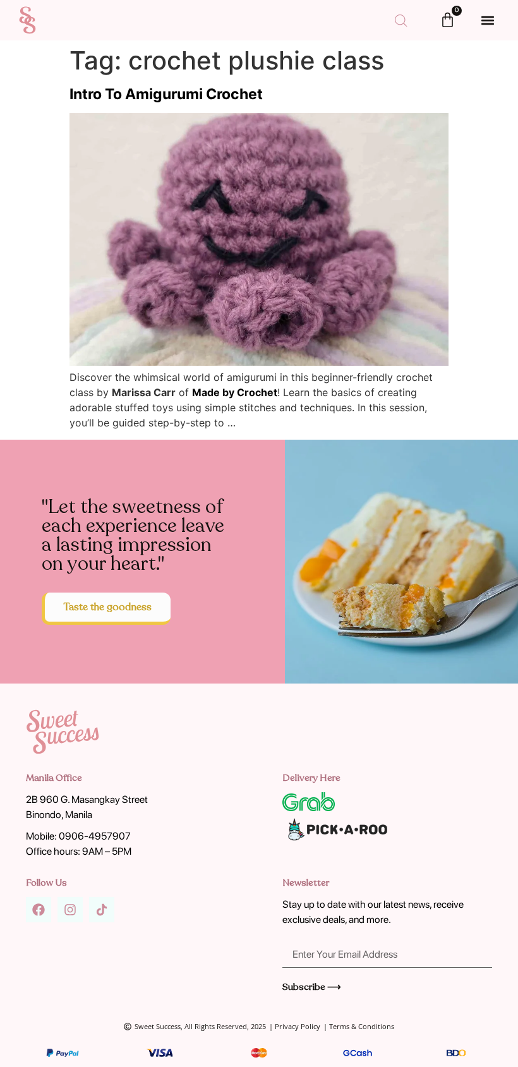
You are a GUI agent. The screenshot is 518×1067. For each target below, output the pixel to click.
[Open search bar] (401, 21)
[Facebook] (38, 909)
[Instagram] (70, 909)
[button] (487, 19)
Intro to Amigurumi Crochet (166, 94)
